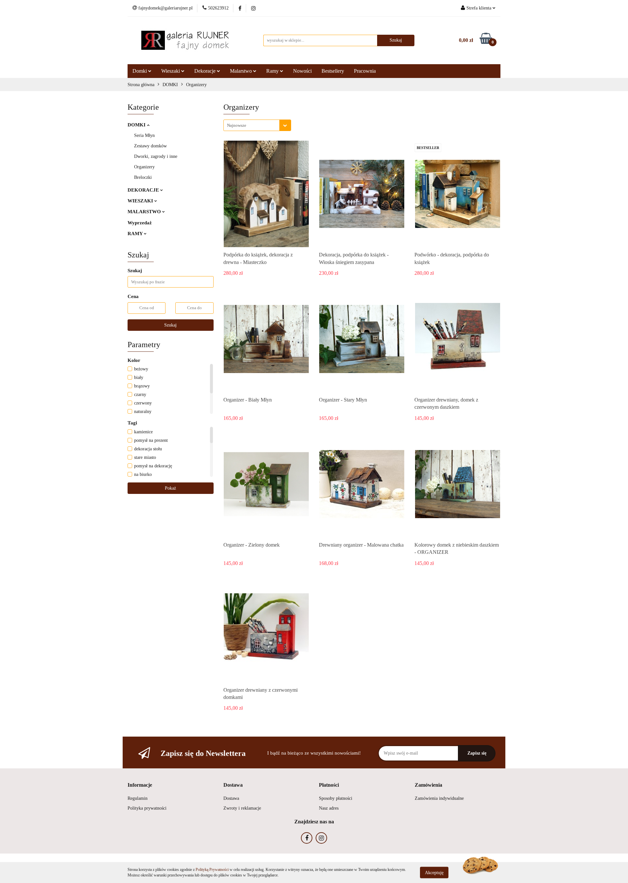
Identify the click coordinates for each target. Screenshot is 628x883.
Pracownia (365, 71)
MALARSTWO (145, 211)
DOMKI (137, 124)
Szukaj (170, 325)
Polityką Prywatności (212, 869)
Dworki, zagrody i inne (155, 156)
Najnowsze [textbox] (236, 125)
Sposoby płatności (335, 798)
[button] (140, 785)
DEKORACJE (144, 190)
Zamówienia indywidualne (439, 798)
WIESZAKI (141, 200)
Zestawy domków (150, 145)
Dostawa (231, 798)
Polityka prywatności (147, 808)
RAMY (136, 233)
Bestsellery (333, 71)
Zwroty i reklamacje (242, 808)
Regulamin (138, 798)
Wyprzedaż (140, 222)
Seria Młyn (144, 135)
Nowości (302, 71)
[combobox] (257, 125)
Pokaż (170, 488)
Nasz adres (329, 808)
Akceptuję (434, 872)
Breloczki (143, 177)
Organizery (144, 166)
